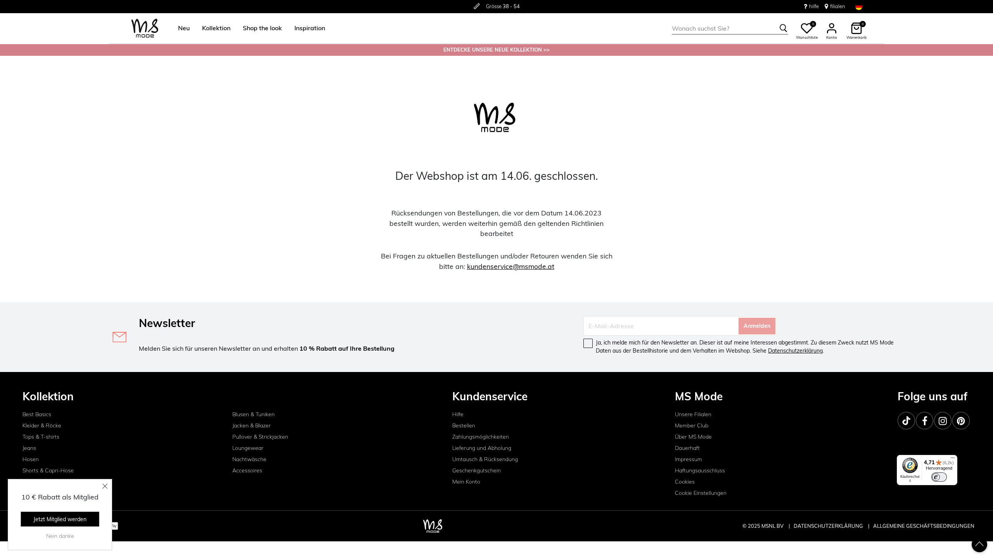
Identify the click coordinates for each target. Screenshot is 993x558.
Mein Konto (466, 481)
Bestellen (463, 425)
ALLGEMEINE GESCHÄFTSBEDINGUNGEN (923, 526)
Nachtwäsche (249, 459)
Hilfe (458, 414)
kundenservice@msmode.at (510, 266)
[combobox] (730, 28)
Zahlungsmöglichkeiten (480, 436)
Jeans (29, 447)
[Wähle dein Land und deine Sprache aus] (858, 6)
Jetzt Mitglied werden (59, 519)
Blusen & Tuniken (253, 414)
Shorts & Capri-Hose (48, 470)
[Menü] (952, 459)
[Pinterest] (961, 420)
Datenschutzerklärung (795, 350)
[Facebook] (924, 420)
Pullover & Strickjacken (260, 436)
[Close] (105, 486)
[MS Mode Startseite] (144, 28)
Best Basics (36, 414)
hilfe (814, 6)
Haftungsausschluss (700, 470)
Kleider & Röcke (41, 425)
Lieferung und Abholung (481, 447)
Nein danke (60, 535)
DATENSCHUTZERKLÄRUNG (828, 526)
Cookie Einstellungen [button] (701, 492)
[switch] (939, 477)
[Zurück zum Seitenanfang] (979, 544)
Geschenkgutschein (476, 470)
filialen (837, 6)
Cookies (685, 481)
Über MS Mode (693, 436)
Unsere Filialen (693, 414)
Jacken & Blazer (251, 425)
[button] (184, 28)
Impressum (688, 459)
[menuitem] (181, 28)
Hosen (30, 459)
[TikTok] (906, 420)
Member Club (691, 425)
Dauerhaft (687, 447)
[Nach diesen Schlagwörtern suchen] (783, 28)
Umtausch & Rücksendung (485, 459)
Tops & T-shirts (40, 436)
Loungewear (247, 447)
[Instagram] (942, 420)
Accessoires (247, 470)
